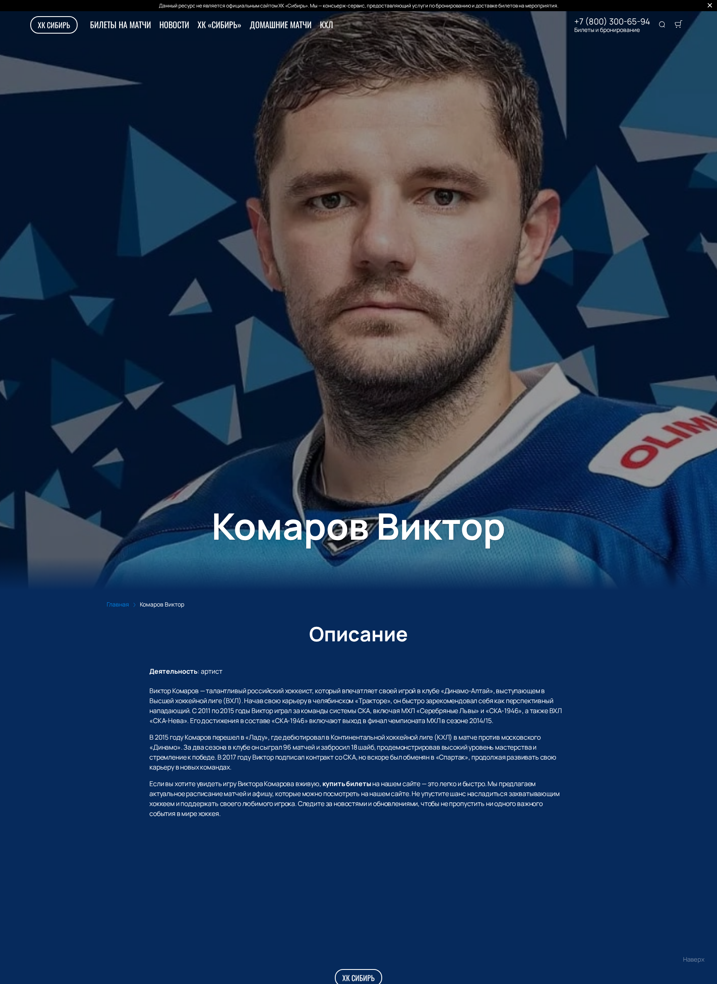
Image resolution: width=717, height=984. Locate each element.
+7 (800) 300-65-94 (612, 22)
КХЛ (326, 24)
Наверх (694, 959)
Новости (174, 24)
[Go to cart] (678, 25)
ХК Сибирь (54, 24)
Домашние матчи (281, 24)
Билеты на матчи (120, 24)
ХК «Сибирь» (219, 24)
